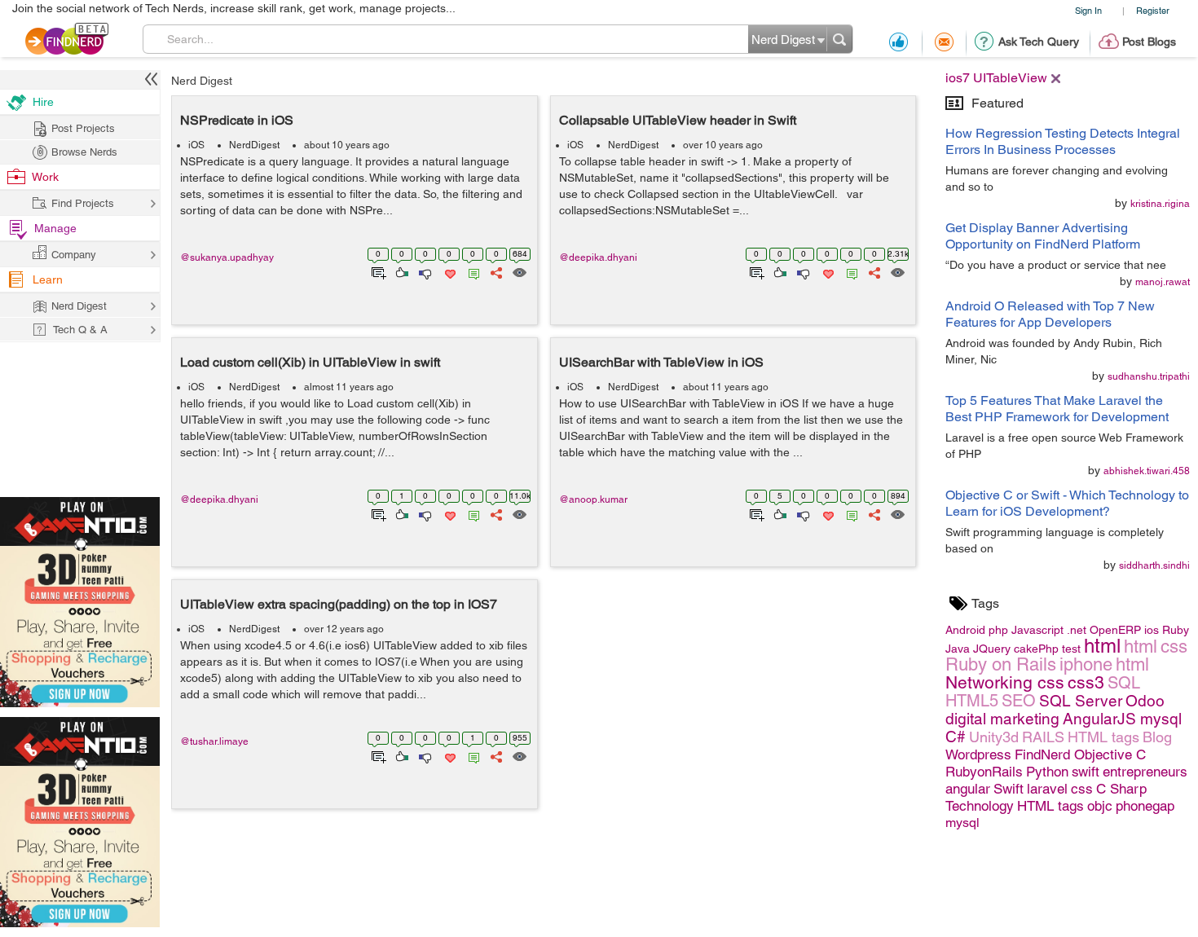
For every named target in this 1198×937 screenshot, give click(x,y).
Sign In (1088, 10)
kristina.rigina (1160, 203)
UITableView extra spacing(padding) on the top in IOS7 (338, 604)
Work (45, 176)
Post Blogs (1149, 41)
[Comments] (471, 271)
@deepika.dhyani (598, 257)
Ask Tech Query (1038, 41)
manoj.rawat (1162, 282)
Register (1152, 10)
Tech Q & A (80, 329)
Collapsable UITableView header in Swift (677, 120)
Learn (48, 279)
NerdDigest (254, 145)
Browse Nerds (84, 152)
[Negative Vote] (424, 271)
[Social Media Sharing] (495, 271)
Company (73, 255)
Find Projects (82, 203)
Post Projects (83, 128)
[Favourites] (448, 271)
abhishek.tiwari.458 (1146, 471)
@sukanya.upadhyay (227, 257)
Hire (43, 101)
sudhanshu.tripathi (1149, 376)
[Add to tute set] (377, 271)
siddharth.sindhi (1154, 565)
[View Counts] (519, 271)
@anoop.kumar (593, 499)
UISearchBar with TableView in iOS (661, 362)
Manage (55, 228)
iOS (196, 145)
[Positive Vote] (400, 271)
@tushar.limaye (214, 741)
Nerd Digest (201, 80)
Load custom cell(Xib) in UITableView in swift (310, 362)
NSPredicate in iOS (236, 120)
